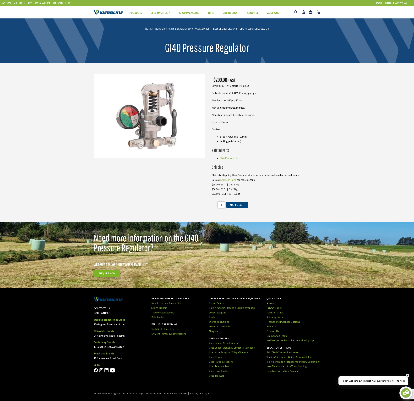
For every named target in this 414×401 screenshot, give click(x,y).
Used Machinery (160, 12)
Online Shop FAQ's (277, 335)
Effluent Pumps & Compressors (168, 333)
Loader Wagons (217, 312)
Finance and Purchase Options (283, 321)
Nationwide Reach (61, 2)
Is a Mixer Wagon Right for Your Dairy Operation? (293, 361)
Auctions (273, 12)
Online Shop (230, 12)
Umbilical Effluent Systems (166, 329)
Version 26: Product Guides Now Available (289, 357)
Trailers (213, 317)
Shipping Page (228, 179)
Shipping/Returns (276, 317)
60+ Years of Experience (13, 2)
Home (148, 28)
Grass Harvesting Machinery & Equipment (235, 298)
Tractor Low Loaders (162, 312)
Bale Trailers (158, 317)
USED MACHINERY (219, 338)
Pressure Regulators (224, 28)
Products (135, 12)
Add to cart (237, 204)
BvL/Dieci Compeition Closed (283, 352)
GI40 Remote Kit (229, 158)
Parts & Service (177, 28)
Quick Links (274, 298)
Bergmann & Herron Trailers (170, 298)
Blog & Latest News (279, 347)
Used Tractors (216, 375)
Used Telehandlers (219, 366)
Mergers (213, 331)
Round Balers (216, 303)
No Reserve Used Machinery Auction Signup (290, 340)
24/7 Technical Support (39, 2)
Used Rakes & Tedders (221, 361)
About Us (253, 12)
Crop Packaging (189, 12)
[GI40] (149, 116)
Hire (211, 12)
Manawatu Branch (104, 331)
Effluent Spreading (164, 324)
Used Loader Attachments (223, 343)
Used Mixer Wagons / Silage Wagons (228, 352)
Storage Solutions (219, 321)
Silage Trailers (159, 307)
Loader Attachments (220, 326)
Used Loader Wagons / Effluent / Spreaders (232, 347)
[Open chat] (406, 393)
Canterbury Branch (104, 342)
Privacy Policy (274, 307)
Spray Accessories (198, 28)
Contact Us (273, 331)
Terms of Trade (275, 312)
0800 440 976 (401, 2)
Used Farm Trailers (219, 371)
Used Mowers (216, 357)
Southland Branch (104, 353)
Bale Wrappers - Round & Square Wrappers (232, 307)
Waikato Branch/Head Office (109, 319)
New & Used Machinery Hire (166, 303)
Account (271, 303)
